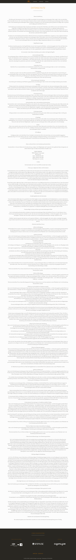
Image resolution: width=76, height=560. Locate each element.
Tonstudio (41, 1)
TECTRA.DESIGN (49, 558)
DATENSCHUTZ (40, 553)
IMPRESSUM (35, 553)
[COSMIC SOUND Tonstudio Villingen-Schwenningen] (29, 1)
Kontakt (46, 1)
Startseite (35, 1)
